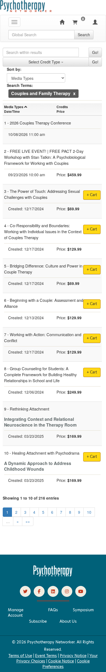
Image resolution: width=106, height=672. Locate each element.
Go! (95, 52)
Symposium (83, 610)
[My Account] (95, 22)
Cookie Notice (61, 661)
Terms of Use (20, 655)
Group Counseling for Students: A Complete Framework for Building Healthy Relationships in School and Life (40, 374)
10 (89, 512)
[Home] (61, 22)
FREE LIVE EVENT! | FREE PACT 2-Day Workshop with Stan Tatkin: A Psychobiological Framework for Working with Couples (44, 157)
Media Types (13, 106)
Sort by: (14, 69)
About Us (68, 621)
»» (28, 521)
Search (84, 34)
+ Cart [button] (92, 195)
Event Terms (46, 655)
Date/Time (12, 111)
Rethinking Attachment (29, 409)
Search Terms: (20, 85)
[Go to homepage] (53, 575)
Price (61, 111)
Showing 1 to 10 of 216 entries (31, 498)
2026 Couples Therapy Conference (40, 123)
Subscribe (38, 621)
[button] (74, 93)
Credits (62, 106)
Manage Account (15, 612)
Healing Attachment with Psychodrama (45, 453)
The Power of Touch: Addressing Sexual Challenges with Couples (42, 194)
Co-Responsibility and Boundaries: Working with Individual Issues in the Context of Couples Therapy (43, 231)
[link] (25, 591)
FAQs (53, 610)
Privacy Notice (73, 655)
